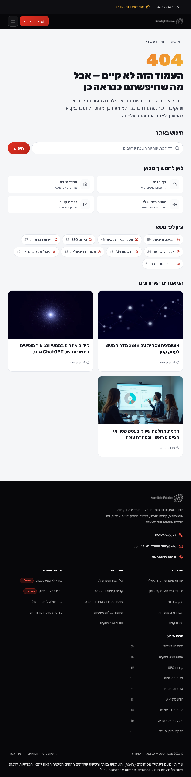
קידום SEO (76, 239)
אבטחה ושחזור (161, 251)
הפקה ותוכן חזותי (160, 263)
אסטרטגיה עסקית (117, 239)
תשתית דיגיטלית (80, 251)
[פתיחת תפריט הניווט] (13, 21)
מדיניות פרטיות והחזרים (43, 753)
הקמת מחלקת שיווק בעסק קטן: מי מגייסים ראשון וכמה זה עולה (146, 434)
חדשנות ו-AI (121, 251)
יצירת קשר (16, 753)
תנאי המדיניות (30, 764)
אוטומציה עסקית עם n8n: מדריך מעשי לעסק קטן (141, 348)
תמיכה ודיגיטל (161, 239)
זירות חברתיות (38, 239)
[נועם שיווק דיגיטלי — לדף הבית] (169, 21)
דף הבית (176, 41)
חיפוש (19, 148)
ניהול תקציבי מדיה (34, 251)
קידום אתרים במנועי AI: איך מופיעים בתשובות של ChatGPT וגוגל (54, 348)
